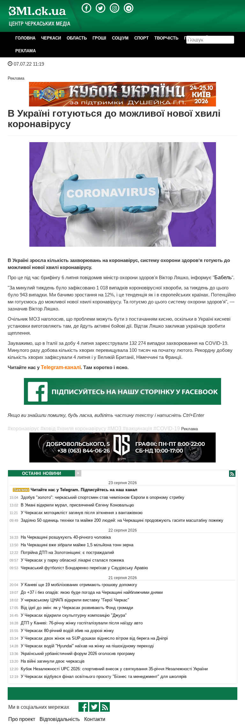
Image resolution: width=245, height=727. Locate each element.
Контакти (94, 719)
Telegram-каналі (61, 367)
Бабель (223, 277)
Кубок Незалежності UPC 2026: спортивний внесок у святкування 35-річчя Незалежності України (114, 669)
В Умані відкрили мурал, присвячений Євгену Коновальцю (77, 505)
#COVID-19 (166, 428)
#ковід (48, 428)
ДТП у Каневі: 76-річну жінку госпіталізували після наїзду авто (82, 623)
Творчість (166, 38)
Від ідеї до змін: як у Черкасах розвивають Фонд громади (77, 608)
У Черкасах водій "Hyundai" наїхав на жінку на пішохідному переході (87, 646)
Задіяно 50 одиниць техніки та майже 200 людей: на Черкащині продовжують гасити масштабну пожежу (122, 520)
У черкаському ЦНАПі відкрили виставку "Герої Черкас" (75, 600)
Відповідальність (60, 719)
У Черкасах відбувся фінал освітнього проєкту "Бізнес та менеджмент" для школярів (104, 676)
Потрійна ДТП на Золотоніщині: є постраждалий (67, 552)
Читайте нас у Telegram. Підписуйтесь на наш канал (83, 489)
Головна (25, 38)
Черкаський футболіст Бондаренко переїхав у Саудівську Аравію (84, 568)
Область (77, 38)
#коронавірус (23, 428)
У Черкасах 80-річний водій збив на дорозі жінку (67, 631)
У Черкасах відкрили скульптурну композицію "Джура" (74, 615)
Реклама (25, 50)
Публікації (196, 38)
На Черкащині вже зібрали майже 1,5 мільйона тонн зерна (77, 545)
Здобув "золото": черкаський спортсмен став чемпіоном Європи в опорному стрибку (102, 497)
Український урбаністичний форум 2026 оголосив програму (78, 653)
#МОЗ (115, 428)
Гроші (99, 38)
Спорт (141, 38)
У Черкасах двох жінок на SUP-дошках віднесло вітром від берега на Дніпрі (94, 638)
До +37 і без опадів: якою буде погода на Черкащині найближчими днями (92, 592)
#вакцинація (137, 428)
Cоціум (120, 38)
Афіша (220, 38)
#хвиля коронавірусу (81, 428)
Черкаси (51, 38)
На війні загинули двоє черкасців (53, 661)
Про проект (21, 719)
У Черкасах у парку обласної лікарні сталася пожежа (72, 560)
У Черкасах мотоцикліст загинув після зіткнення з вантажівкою (82, 513)
